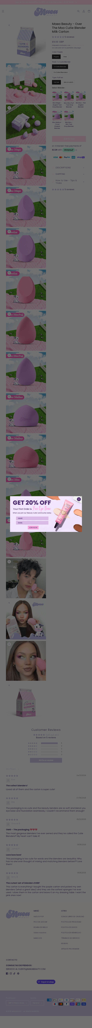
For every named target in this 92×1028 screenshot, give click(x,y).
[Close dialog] (79, 499)
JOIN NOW (33, 527)
